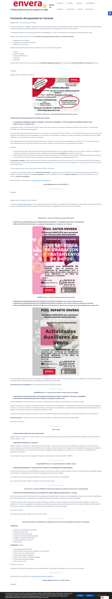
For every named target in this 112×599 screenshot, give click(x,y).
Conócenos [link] (60, 3)
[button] (64, 3)
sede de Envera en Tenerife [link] (40, 180)
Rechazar (89, 595)
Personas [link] (69, 3)
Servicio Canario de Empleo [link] (29, 129)
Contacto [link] (80, 9)
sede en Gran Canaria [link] (25, 204)
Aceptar (80, 595)
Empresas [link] (79, 3)
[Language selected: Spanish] (105, 597)
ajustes (40, 597)
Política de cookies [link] (34, 596)
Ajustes (99, 595)
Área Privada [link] (89, 9)
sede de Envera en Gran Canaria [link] (41, 576)
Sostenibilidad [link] (90, 3)
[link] (110, 13)
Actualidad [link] (60, 9)
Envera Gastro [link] (71, 9)
